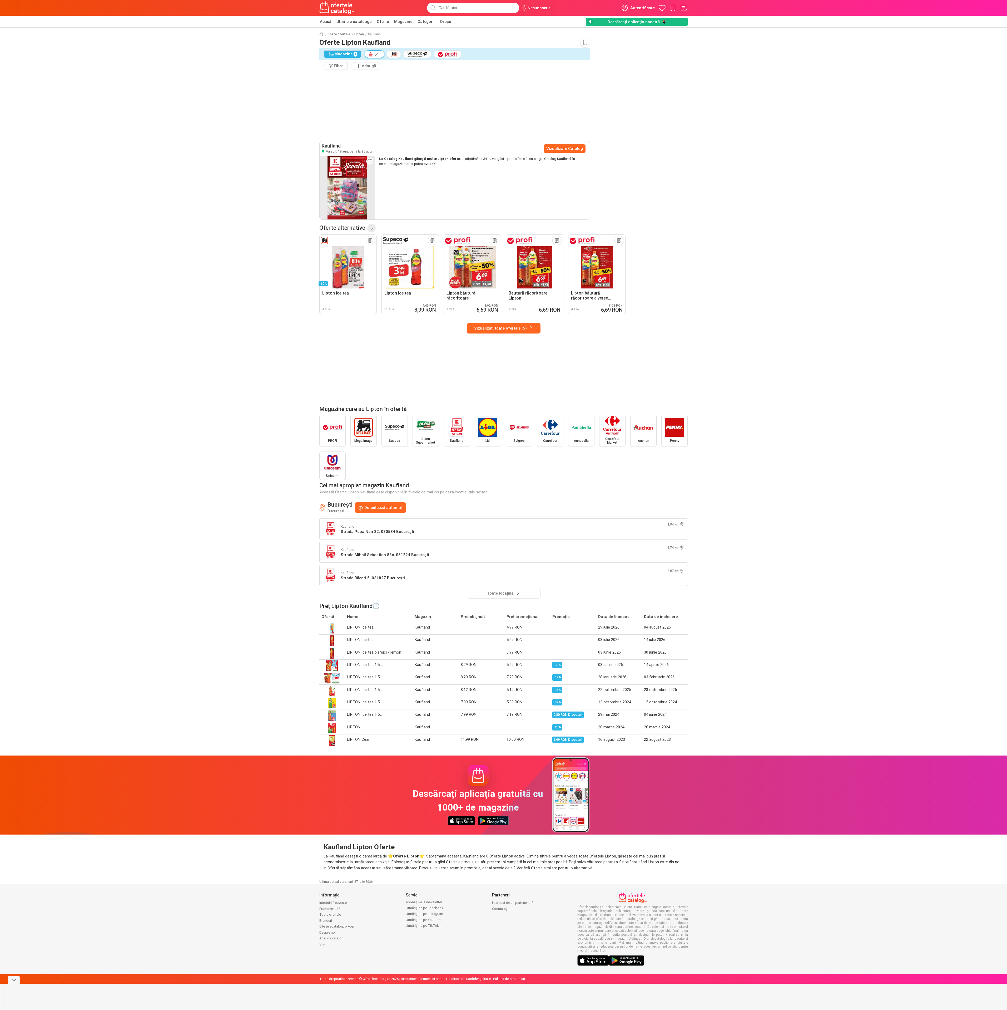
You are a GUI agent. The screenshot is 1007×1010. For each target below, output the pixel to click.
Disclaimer (409, 979)
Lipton (359, 34)
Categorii (426, 21)
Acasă (325, 21)
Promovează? (329, 909)
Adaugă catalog (331, 938)
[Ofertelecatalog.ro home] (337, 7)
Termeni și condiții (433, 979)
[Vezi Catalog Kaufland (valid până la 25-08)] (347, 187)
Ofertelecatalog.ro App (336, 926)
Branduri (325, 921)
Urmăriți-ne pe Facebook (424, 908)
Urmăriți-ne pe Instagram (424, 914)
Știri (322, 944)
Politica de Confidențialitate (470, 979)
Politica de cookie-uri (509, 979)
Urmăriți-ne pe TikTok (422, 926)
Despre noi (327, 932)
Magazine (403, 21)
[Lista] (683, 8)
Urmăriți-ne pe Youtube (423, 920)
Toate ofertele (339, 34)
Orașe (445, 21)
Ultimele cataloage (353, 21)
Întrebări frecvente (333, 903)
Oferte (383, 21)
